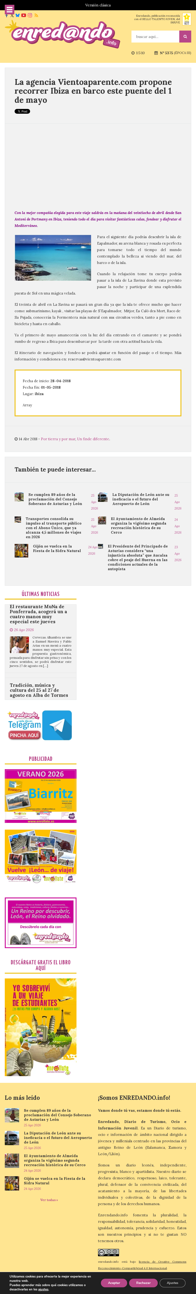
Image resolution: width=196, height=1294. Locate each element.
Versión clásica (98, 5)
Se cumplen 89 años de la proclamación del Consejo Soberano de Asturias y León (55, 499)
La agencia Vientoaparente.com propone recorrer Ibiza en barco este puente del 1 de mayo (93, 91)
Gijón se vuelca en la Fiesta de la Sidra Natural (57, 548)
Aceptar (114, 1283)
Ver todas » (49, 1200)
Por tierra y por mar (58, 439)
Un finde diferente (93, 439)
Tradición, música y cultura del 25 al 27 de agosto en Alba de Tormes (39, 664)
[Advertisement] (98, 166)
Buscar (185, 37)
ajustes (43, 1289)
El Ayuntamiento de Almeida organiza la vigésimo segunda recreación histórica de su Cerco (138, 525)
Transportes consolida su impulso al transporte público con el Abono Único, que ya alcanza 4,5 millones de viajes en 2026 (54, 527)
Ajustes (172, 1283)
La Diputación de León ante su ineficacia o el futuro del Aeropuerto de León (140, 499)
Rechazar (143, 1283)
